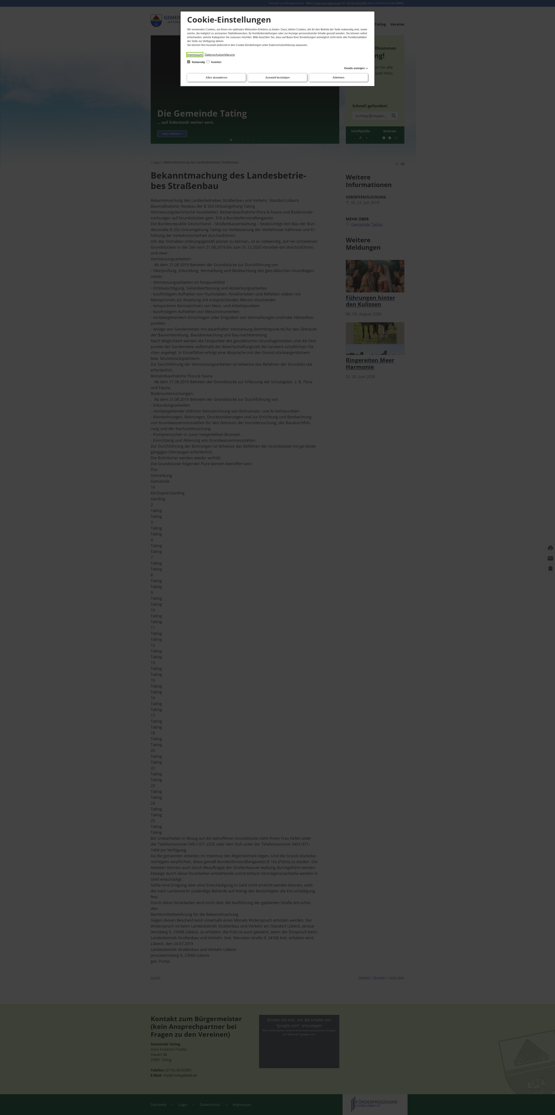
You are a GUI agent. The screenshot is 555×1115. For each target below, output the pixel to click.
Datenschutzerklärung (220, 54)
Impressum (194, 54)
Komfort (216, 62)
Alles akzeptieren (216, 77)
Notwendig (198, 62)
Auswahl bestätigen (277, 77)
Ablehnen (338, 77)
